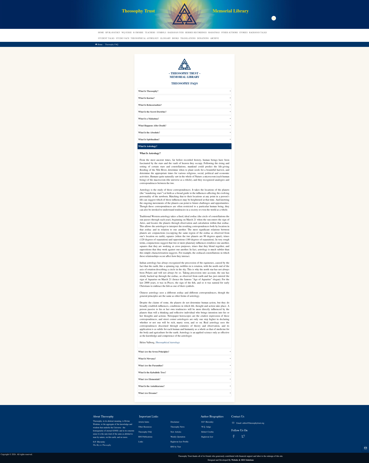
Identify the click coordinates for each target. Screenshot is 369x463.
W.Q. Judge (206, 426)
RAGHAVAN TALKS (258, 32)
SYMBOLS (161, 32)
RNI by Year (176, 446)
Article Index (143, 421)
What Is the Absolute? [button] (149, 132)
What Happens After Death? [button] (152, 125)
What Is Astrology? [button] (147, 146)
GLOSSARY (165, 38)
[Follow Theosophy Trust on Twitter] (245, 436)
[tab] (184, 91)
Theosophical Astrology (168, 342)
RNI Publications (145, 436)
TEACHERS (150, 32)
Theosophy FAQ (145, 431)
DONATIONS (203, 38)
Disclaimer (175, 421)
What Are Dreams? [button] (147, 393)
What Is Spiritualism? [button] (149, 139)
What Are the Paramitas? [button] (150, 365)
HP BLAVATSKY (112, 32)
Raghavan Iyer (207, 436)
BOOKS (175, 38)
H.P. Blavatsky (207, 421)
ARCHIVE (214, 38)
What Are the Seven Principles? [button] (153, 351)
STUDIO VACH (122, 38)
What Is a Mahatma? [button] (148, 118)
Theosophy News (177, 426)
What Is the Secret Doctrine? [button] (152, 111)
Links (140, 441)
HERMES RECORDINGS (196, 32)
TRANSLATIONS (188, 38)
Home (101, 32)
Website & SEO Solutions (242, 459)
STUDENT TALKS (106, 38)
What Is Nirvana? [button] (147, 358)
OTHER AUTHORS (229, 32)
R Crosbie (138, 32)
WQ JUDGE (127, 32)
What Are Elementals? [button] (149, 379)
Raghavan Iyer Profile (179, 441)
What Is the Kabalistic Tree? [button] (152, 372)
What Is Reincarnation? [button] (150, 104)
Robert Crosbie (207, 431)
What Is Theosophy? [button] (148, 91)
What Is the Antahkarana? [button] (151, 386)
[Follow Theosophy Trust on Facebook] (235, 436)
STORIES (243, 32)
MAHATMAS (214, 32)
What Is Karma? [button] (146, 98)
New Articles (176, 431)
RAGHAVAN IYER (176, 32)
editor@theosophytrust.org (253, 423)
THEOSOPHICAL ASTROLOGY (145, 38)
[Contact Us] (365, 448)
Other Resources (145, 426)
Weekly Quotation (178, 436)
